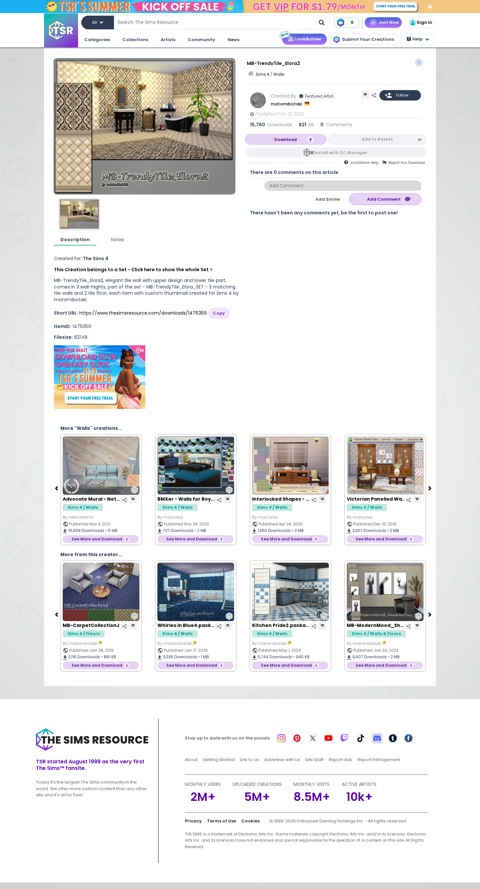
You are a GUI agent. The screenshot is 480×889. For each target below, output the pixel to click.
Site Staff (314, 759)
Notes (117, 239)
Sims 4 (262, 74)
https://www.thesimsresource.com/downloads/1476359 (143, 313)
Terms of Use (221, 821)
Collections (135, 40)
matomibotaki (287, 104)
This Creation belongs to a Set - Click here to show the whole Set (131, 269)
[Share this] (374, 95)
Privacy (193, 821)
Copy (219, 313)
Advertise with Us (282, 759)
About (191, 759)
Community (201, 40)
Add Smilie (327, 199)
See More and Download (97, 539)
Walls (278, 74)
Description (75, 239)
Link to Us (249, 759)
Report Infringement (379, 759)
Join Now (388, 22)
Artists (168, 40)
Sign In (424, 22)
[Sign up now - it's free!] (99, 377)
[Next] (430, 488)
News (233, 40)
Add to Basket (377, 139)
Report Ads (340, 759)
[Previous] (57, 488)
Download (285, 139)
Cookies (250, 821)
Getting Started (219, 759)
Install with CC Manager (340, 152)
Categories (97, 40)
